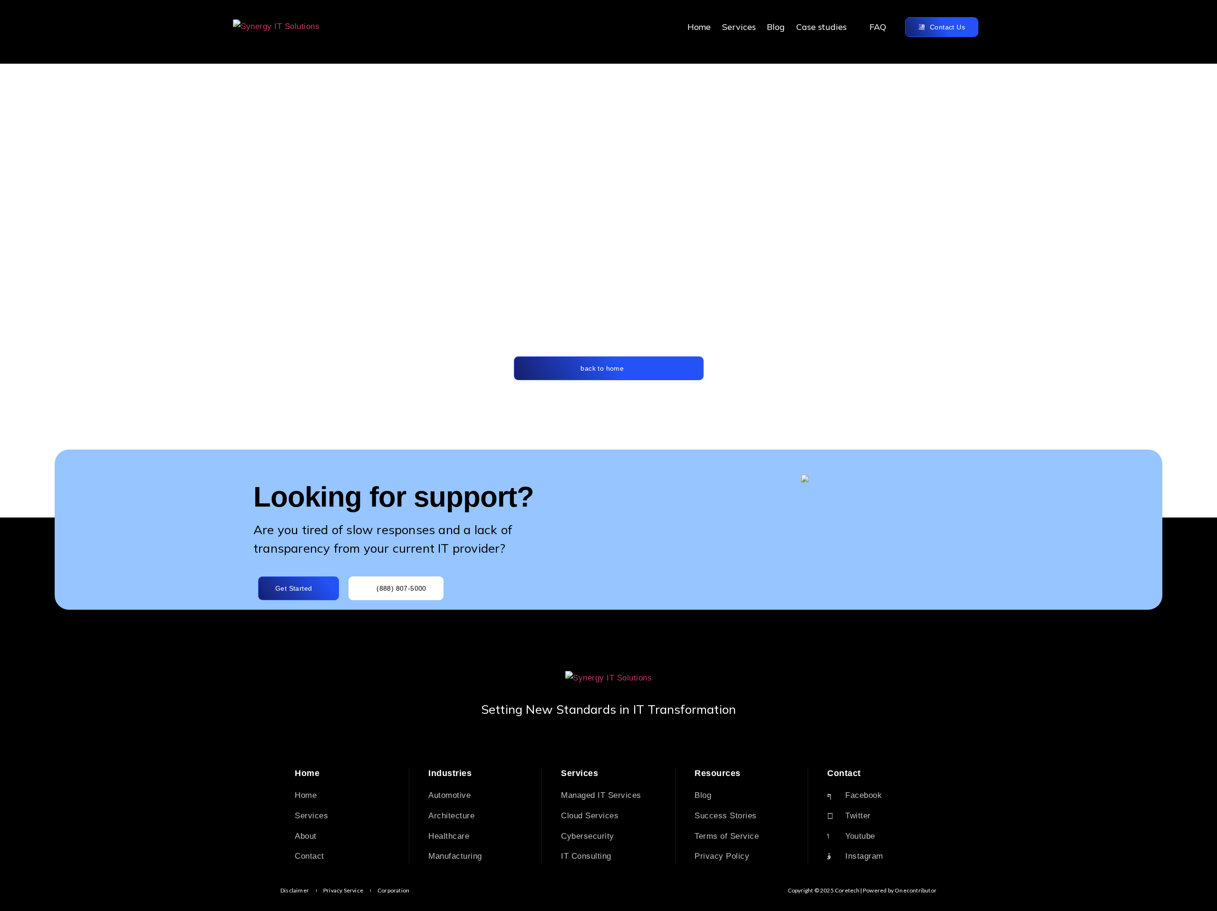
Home (699, 26)
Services (738, 26)
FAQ (877, 26)
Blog (776, 26)
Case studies (821, 26)
